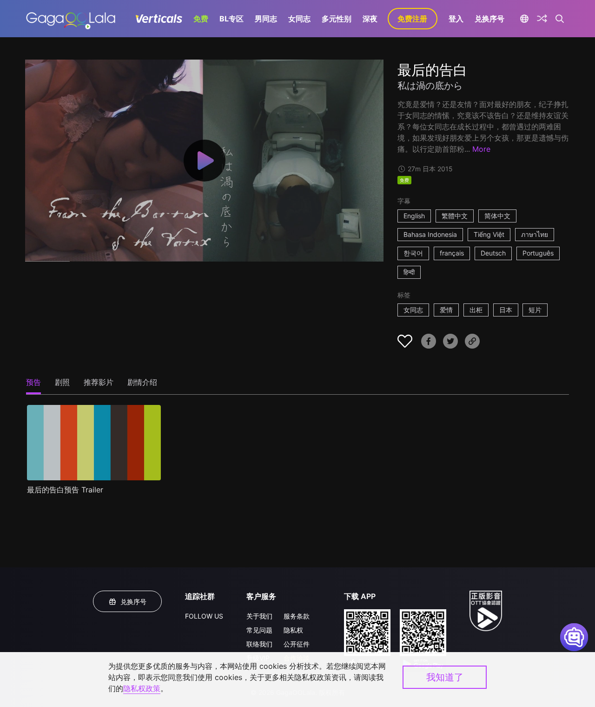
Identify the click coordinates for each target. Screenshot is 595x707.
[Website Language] (525, 19)
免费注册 (412, 18)
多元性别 (336, 18)
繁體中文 (455, 216)
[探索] (542, 18)
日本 (505, 310)
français (452, 253)
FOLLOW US (204, 616)
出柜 (476, 310)
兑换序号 (489, 18)
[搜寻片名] (560, 19)
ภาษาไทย (534, 234)
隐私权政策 (141, 688)
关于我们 (259, 616)
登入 (456, 18)
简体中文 (497, 216)
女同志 (299, 18)
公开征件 (297, 644)
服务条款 (297, 616)
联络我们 (259, 644)
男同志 (266, 18)
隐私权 (293, 630)
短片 (535, 310)
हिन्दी (409, 272)
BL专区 (231, 18)
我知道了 (444, 677)
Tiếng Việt (489, 234)
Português (538, 253)
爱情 (446, 310)
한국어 (413, 253)
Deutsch (493, 253)
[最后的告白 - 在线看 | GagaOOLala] (70, 18)
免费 (200, 18)
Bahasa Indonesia (430, 234)
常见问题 (259, 630)
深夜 (370, 18)
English (414, 216)
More (481, 149)
